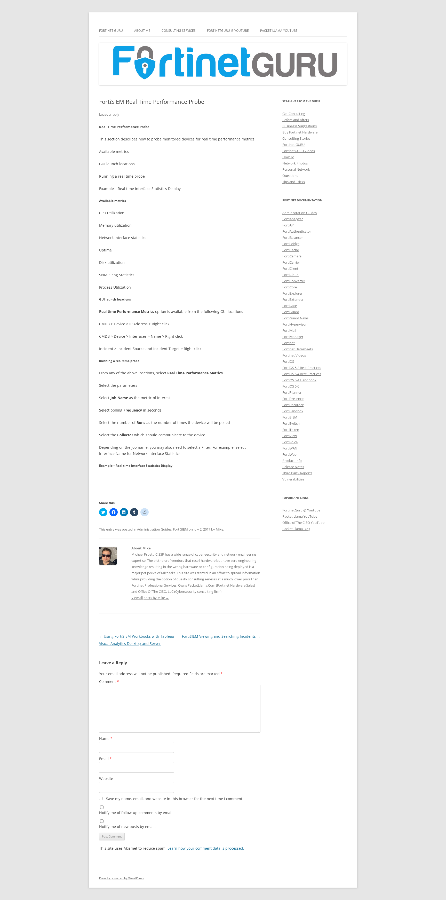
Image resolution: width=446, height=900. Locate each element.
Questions (290, 175)
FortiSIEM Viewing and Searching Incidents (221, 636)
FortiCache (290, 250)
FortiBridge (290, 243)
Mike (219, 529)
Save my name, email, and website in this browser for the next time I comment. (174, 798)
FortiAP (288, 225)
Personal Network (296, 169)
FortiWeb (289, 454)
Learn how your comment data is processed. (206, 848)
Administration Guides (154, 529)
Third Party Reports (297, 473)
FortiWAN (289, 448)
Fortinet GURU (111, 30)
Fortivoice (290, 442)
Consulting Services (179, 30)
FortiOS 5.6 (290, 386)
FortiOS (288, 361)
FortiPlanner (291, 392)
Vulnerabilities (293, 479)
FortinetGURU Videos (298, 150)
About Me (142, 30)
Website (106, 778)
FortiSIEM (180, 529)
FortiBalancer (292, 237)
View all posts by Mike (150, 597)
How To (288, 157)
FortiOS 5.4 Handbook (299, 380)
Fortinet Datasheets (297, 349)
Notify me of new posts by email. (127, 826)
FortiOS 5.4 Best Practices (301, 374)
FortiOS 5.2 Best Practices (301, 367)
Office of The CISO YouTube (303, 522)
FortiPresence (293, 398)
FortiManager (292, 336)
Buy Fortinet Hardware (299, 132)
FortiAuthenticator (296, 231)
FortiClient (290, 268)
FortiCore (289, 287)
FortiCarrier (291, 262)
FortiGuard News (295, 318)
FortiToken (290, 429)
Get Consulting (293, 113)
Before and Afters (295, 119)
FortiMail (289, 330)
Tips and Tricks (293, 181)
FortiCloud (290, 274)
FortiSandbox (292, 411)
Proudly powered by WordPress (121, 878)
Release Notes (293, 466)
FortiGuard (290, 312)
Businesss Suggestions (299, 126)
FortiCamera (291, 256)
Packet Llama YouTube (279, 30)
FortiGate (289, 305)
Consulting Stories (296, 138)
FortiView (289, 435)
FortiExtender (293, 299)
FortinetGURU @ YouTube (228, 30)
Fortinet (288, 343)
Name (106, 738)
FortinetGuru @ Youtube (301, 510)
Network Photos (295, 163)
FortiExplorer (292, 293)
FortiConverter (293, 281)
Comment (109, 681)
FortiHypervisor (294, 324)
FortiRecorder (293, 404)
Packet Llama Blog (296, 528)
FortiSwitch (291, 423)
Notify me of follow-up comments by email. (136, 812)
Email (105, 758)
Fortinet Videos (294, 355)
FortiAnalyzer (292, 219)
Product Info (292, 460)
